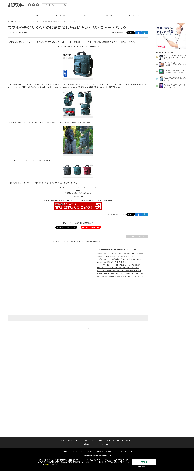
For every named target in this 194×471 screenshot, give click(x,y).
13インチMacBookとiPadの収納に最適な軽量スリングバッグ (115, 262)
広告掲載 (108, 451)
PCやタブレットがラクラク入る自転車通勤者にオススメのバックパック (118, 268)
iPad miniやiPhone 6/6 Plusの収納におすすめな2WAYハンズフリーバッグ (118, 256)
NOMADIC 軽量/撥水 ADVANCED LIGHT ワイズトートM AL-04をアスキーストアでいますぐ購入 (78, 200)
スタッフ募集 (118, 451)
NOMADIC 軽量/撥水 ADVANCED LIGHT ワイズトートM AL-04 (78, 46)
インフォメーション (133, 15)
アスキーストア (109, 15)
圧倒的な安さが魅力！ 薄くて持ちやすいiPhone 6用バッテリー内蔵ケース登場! (120, 273)
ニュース (77, 440)
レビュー (182, 15)
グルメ (36, 15)
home (12, 21)
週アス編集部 (119, 33)
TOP (157, 15)
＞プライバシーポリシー (144, 467)
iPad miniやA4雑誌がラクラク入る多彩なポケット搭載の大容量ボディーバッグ (120, 253)
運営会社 (90, 451)
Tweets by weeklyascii (86, 328)
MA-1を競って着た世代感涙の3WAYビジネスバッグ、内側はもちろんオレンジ (120, 276)
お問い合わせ (99, 451)
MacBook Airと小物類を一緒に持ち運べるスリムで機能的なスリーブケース (119, 271)
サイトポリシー (64, 451)
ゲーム (12, 15)
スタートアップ (60, 15)
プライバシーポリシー (78, 451)
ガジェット (86, 440)
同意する (144, 462)
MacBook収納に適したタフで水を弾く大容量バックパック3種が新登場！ (118, 265)
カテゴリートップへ (137, 236)
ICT (85, 15)
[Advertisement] (149, 5)
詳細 (46, 464)
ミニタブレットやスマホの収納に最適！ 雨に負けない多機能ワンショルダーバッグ (121, 259)
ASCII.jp (88, 444)
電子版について (129, 451)
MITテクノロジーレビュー (103, 444)
